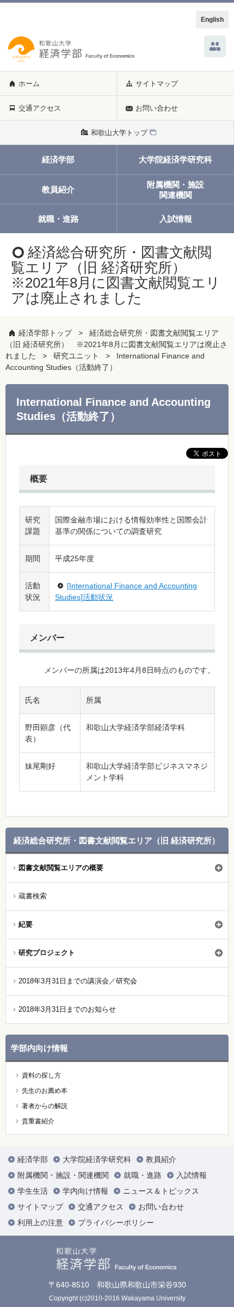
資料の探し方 (41, 1075)
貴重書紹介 (38, 1121)
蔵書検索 (33, 896)
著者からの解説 (44, 1106)
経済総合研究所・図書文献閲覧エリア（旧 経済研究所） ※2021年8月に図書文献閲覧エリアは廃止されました (116, 344)
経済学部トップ (45, 333)
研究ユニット (76, 355)
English (212, 19)
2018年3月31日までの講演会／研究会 (78, 981)
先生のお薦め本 (44, 1091)
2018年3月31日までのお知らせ (67, 1009)
